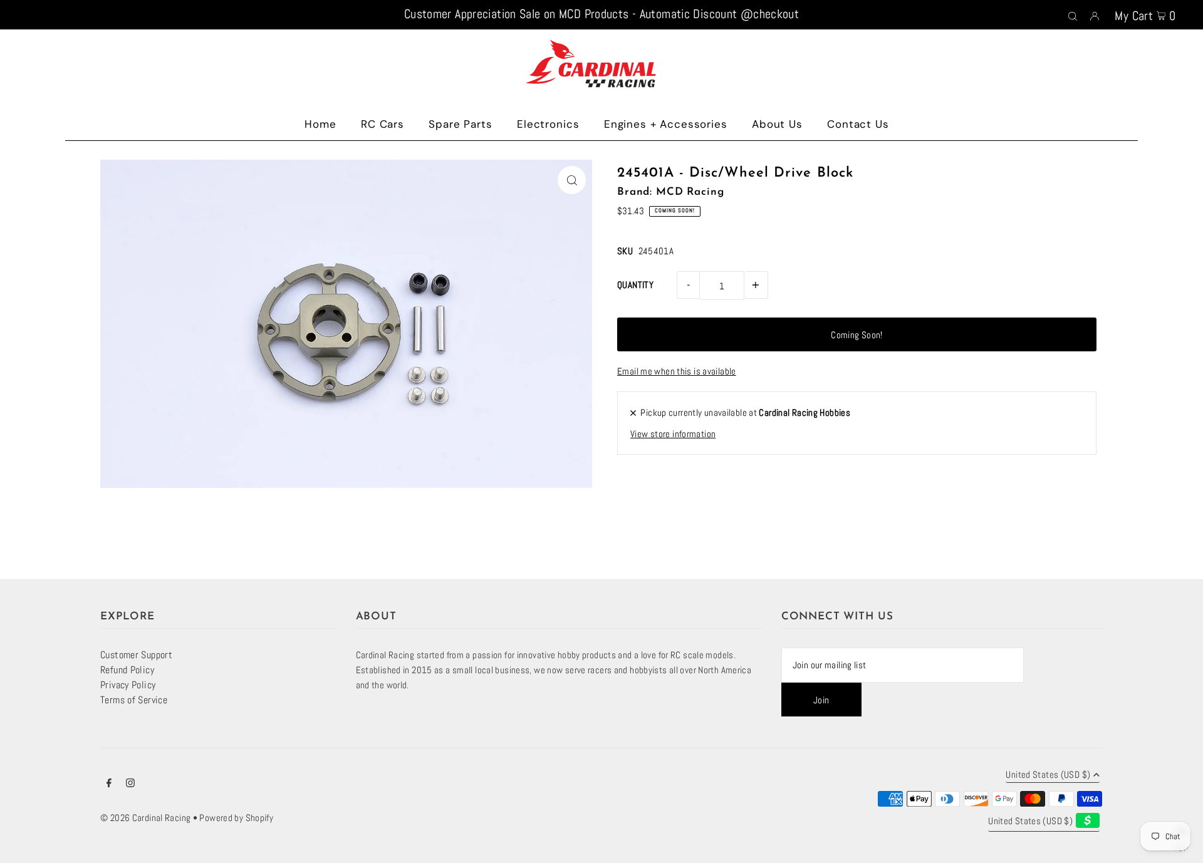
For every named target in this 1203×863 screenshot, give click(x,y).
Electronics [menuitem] (548, 124)
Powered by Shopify (236, 818)
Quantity (635, 285)
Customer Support (136, 654)
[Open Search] (1072, 15)
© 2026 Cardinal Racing (145, 818)
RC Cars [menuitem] (382, 124)
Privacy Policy (127, 684)
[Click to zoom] (572, 180)
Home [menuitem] (320, 124)
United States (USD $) (1048, 775)
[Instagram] (130, 784)
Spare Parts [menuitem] (460, 124)
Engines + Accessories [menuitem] (665, 124)
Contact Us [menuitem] (858, 124)
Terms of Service (133, 699)
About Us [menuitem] (777, 124)
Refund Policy (127, 669)
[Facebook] (109, 784)
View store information (673, 434)
